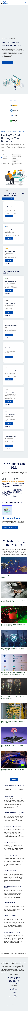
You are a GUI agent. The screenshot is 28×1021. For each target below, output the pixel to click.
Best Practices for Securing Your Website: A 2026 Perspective (12, 649)
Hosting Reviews (14, 989)
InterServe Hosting (10, 414)
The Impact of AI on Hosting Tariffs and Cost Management (13, 576)
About (14, 991)
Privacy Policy (14, 995)
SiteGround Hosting (10, 207)
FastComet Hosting (10, 436)
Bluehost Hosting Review (14, 978)
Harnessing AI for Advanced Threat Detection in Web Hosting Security (13, 697)
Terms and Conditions (14, 997)
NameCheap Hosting (11, 325)
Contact (14, 992)
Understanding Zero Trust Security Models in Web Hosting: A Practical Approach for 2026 (13, 673)
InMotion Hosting (10, 392)
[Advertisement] (14, 23)
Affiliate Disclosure (14, 994)
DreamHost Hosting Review (14, 983)
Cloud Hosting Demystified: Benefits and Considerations (12, 746)
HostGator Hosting (10, 251)
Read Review (7, 218)
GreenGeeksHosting (10, 281)
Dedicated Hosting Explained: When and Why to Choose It (13, 721)
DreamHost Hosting (10, 370)
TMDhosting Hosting (10, 229)
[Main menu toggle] (25, 2)
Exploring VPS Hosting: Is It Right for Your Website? (12, 770)
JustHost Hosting (10, 303)
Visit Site (9, 216)
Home (14, 988)
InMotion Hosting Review (14, 981)
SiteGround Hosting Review (14, 977)
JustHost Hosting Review (14, 980)
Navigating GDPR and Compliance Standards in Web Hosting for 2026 (13, 600)
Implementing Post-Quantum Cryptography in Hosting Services (13, 624)
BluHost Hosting (9, 348)
